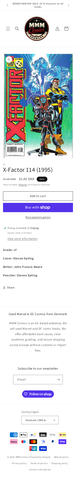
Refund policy (61, 457)
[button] (8, 28)
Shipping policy (59, 463)
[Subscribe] (58, 379)
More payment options (38, 217)
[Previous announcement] (7, 5)
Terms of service (38, 463)
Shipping (22, 184)
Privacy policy (19, 463)
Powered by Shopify (40, 457)
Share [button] (11, 287)
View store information (22, 238)
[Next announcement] (68, 5)
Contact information (40, 469)
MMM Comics (22, 457)
